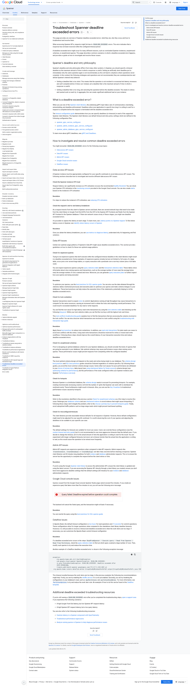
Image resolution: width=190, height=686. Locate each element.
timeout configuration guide (65, 113)
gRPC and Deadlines (89, 133)
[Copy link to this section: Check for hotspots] (69, 378)
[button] (13, 39)
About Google (33, 682)
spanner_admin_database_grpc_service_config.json (75, 129)
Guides (15, 13)
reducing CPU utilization (99, 200)
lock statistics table (115, 310)
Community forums (75, 661)
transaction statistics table (113, 268)
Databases (73, 22)
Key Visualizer (115, 387)
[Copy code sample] (134, 554)
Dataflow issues (62, 164)
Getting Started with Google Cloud (120, 664)
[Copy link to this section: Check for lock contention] (74, 297)
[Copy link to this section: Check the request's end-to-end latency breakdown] (92, 206)
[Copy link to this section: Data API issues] (69, 241)
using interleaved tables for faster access (100, 368)
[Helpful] (132, 22)
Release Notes (73, 667)
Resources (53, 13)
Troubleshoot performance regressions (70, 619)
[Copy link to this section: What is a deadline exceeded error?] (93, 100)
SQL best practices (72, 363)
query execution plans (116, 272)
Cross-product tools (53, 2)
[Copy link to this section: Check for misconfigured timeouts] (80, 412)
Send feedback (129, 28)
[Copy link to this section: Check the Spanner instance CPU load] (82, 182)
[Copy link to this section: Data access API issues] (76, 170)
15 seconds (117, 524)
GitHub (112, 661)
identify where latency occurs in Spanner (88, 223)
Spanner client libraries (78, 105)
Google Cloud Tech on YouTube (159, 673)
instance (93, 454)
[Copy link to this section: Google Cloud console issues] (81, 479)
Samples (35, 13)
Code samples (114, 667)
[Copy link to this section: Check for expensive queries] (75, 253)
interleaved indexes (93, 401)
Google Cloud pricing (35, 664)
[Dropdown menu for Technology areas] (42, 2)
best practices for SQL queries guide (89, 284)
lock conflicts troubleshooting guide (68, 316)
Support (44, 13)
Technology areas (34, 2)
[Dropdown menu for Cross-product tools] (62, 2)
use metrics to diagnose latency (97, 233)
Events (152, 664)
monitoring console (83, 188)
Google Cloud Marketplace (37, 667)
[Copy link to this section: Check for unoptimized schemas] (78, 343)
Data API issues (62, 153)
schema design (91, 382)
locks (81, 301)
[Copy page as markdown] (88, 32)
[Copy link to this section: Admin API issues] (70, 445)
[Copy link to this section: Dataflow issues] (69, 520)
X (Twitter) (153, 667)
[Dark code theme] (131, 554)
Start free (182, 8)
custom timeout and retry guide (63, 432)
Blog (151, 661)
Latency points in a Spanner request (112, 221)
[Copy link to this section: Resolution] (62, 196)
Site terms (49, 682)
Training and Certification (117, 673)
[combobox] (141, 2)
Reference (24, 13)
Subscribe (166, 682)
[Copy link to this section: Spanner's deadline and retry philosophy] (98, 63)
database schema (74, 401)
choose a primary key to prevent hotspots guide (111, 404)
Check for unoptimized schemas (104, 399)
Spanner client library (78, 466)
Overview (5, 13)
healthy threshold (120, 186)
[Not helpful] (135, 22)
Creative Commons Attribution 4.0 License (102, 643)
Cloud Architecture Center (118, 670)
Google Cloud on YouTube (158, 670)
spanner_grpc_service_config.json (69, 122)
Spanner (10, 8)
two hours (92, 524)
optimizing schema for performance (65, 371)
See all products (34, 661)
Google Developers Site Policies (81, 645)
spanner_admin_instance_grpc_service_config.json (74, 126)
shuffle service (87, 578)
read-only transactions (109, 330)
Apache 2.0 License (54, 645)
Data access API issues (65, 150)
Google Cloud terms (60, 682)
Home (54, 22)
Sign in (185, 2)
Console (158, 2)
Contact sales (33, 670)
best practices (66, 330)
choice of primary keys (66, 368)
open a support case (129, 597)
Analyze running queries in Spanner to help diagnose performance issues (82, 622)
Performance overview (67, 373)
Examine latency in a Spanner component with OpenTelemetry (78, 615)
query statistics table (91, 268)
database (102, 454)
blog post (63, 312)
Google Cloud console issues (67, 161)
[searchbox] (13, 19)
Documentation (63, 22)
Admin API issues (63, 157)
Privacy (41, 682)
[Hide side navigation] (24, 682)
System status (73, 670)
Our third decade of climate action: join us (81, 682)
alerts (133, 188)
